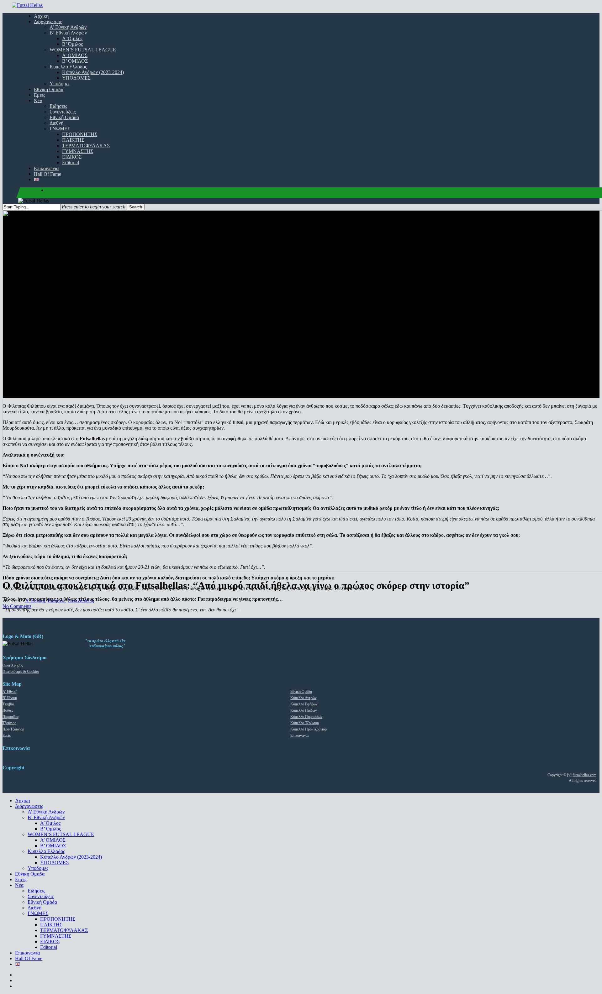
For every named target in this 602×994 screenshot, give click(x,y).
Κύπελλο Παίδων (303, 710)
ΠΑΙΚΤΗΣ (51, 924)
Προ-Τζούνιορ (13, 729)
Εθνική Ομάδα (301, 691)
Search (135, 207)
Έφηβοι (8, 704)
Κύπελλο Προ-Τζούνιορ (308, 729)
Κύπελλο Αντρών (303, 698)
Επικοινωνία (299, 735)
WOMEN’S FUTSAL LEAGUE (61, 834)
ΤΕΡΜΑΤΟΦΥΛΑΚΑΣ (64, 930)
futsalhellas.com (584, 775)
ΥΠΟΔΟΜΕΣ (54, 862)
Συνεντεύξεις (41, 896)
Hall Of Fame (28, 958)
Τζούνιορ (9, 723)
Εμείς (7, 735)
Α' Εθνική (10, 691)
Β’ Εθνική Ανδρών (46, 817)
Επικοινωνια (27, 952)
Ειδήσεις (36, 890)
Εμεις (20, 879)
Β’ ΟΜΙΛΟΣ (53, 845)
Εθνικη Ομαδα (30, 873)
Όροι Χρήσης (13, 665)
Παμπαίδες (11, 716)
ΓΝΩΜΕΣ (38, 913)
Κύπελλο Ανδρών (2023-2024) (71, 857)
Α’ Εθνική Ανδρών (46, 811)
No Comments (17, 606)
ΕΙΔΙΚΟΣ (50, 941)
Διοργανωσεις (29, 806)
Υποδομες (38, 868)
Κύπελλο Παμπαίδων (306, 716)
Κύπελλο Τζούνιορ (304, 723)
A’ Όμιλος (50, 823)
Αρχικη (22, 800)
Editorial (48, 947)
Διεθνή (34, 907)
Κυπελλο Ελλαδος (46, 851)
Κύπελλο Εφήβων (303, 704)
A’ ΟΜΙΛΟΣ (53, 840)
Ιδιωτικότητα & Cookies (21, 671)
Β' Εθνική (10, 698)
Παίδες (8, 710)
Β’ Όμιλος (50, 828)
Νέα (19, 885)
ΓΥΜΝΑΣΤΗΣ (55, 936)
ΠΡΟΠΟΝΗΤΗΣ (57, 919)
